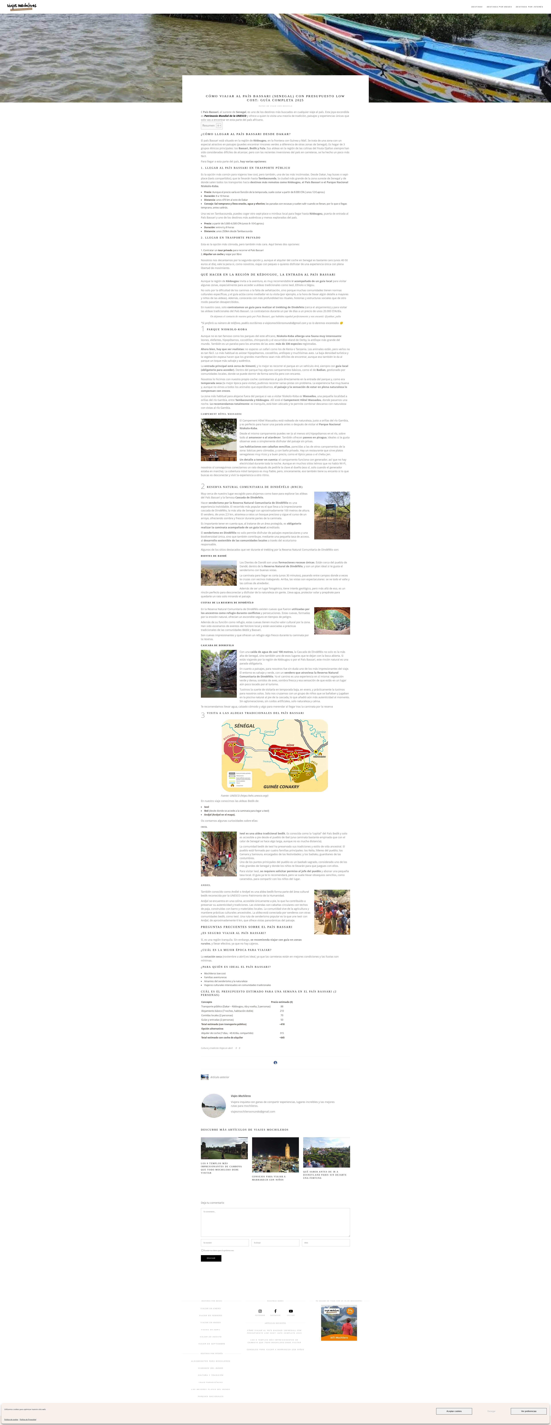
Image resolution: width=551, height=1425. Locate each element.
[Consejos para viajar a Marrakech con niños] (275, 1154)
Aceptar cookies (454, 1411)
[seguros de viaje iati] (339, 1323)
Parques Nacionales (210, 1396)
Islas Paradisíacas (211, 1382)
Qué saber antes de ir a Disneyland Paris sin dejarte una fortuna (325, 1175)
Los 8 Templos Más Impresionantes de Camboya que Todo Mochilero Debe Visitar (274, 1341)
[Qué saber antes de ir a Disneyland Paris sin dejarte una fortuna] (326, 1152)
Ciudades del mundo (210, 1368)
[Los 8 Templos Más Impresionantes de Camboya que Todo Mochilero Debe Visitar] (224, 1148)
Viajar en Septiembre (211, 1344)
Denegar (491, 1411)
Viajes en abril (226, 1048)
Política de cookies (11, 1419)
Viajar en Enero (211, 1308)
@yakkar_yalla (333, 316)
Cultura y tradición (210, 1048)
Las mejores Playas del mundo (210, 1389)
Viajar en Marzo (211, 1322)
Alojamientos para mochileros (210, 1361)
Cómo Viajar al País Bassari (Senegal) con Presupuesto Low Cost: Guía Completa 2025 (274, 1332)
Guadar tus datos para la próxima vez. (219, 1250)
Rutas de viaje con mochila (275, 106)
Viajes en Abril (211, 1330)
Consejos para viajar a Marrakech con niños (275, 1349)
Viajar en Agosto (211, 1337)
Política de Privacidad (28, 1419)
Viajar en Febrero (210, 1315)
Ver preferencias (529, 1411)
